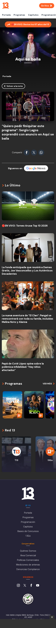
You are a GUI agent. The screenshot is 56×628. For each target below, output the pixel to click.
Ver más (47, 383)
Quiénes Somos (28, 551)
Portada (6, 15)
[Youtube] (38, 585)
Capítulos (33, 15)
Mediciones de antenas (28, 564)
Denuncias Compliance (28, 569)
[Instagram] (18, 585)
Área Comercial (28, 555)
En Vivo (45, 5)
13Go (28, 536)
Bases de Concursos (28, 531)
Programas (19, 15)
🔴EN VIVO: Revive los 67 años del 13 (30, 24)
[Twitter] (25, 585)
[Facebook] (31, 585)
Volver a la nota (15, 86)
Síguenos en (15, 168)
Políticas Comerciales (28, 560)
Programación (28, 522)
